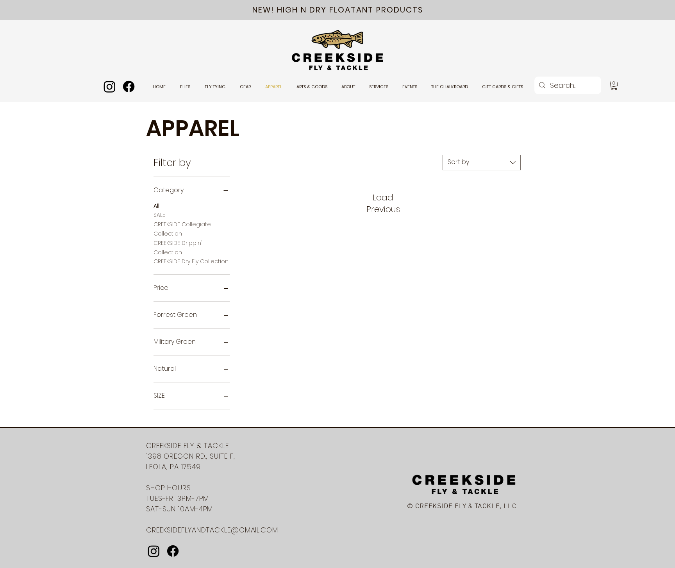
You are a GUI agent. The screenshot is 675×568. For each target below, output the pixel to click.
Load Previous (383, 203)
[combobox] (482, 162)
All (156, 206)
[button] (614, 85)
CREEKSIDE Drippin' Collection (178, 247)
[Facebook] (128, 86)
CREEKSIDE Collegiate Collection (182, 229)
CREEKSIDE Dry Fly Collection (191, 261)
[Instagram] (109, 86)
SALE (159, 215)
